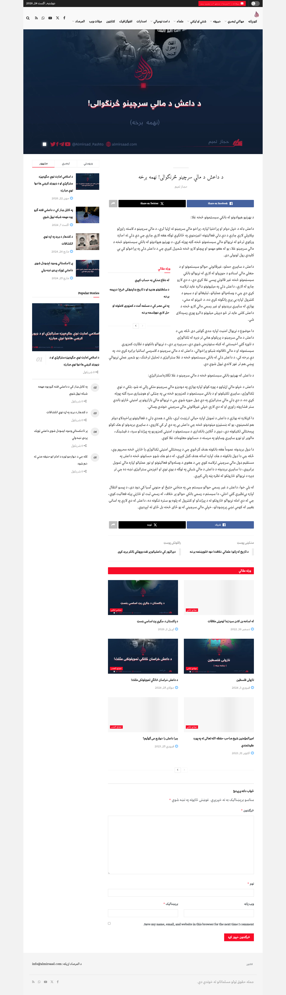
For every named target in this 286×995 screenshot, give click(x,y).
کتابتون (110, 21)
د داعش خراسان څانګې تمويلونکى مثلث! (154, 680)
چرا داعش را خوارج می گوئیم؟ (160, 738)
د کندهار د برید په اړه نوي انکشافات (67, 412)
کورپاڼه (252, 21)
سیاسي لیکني (116, 610)
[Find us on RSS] (36, 18)
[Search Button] (28, 18)
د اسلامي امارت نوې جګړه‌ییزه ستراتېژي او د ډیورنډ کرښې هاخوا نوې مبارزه (53, 183)
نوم (250, 884)
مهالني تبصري (236, 21)
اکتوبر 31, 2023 (241, 753)
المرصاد (80, 21)
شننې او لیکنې (198, 21)
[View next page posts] (136, 326)
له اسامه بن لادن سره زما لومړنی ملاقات (231, 621)
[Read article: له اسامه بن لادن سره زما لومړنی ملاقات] (219, 597)
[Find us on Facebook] (64, 18)
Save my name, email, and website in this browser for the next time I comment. (198, 924)
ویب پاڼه (249, 904)
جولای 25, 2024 (165, 688)
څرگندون (247, 810)
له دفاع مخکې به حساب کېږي (152, 280)
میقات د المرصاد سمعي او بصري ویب (220, 3)
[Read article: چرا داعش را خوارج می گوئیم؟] (143, 714)
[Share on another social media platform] (113, 203)
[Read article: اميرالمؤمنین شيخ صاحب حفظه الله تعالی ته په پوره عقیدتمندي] (219, 714)
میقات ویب (95, 21)
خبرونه (217, 21)
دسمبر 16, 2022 (241, 629)
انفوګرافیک (125, 21)
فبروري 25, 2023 (165, 746)
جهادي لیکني (192, 610)
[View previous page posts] (143, 326)
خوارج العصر (116, 668)
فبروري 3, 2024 (241, 688)
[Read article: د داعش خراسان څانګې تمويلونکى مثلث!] (143, 656)
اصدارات (142, 21)
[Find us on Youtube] (50, 18)
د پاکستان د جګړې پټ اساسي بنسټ (157, 621)
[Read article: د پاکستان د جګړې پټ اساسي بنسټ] (143, 597)
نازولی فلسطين (245, 680)
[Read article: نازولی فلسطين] (219, 656)
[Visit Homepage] (256, 14)
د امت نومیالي (162, 21)
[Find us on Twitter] (57, 18)
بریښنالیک (170, 904)
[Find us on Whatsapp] (43, 18)
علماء (180, 21)
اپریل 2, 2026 (166, 629)
